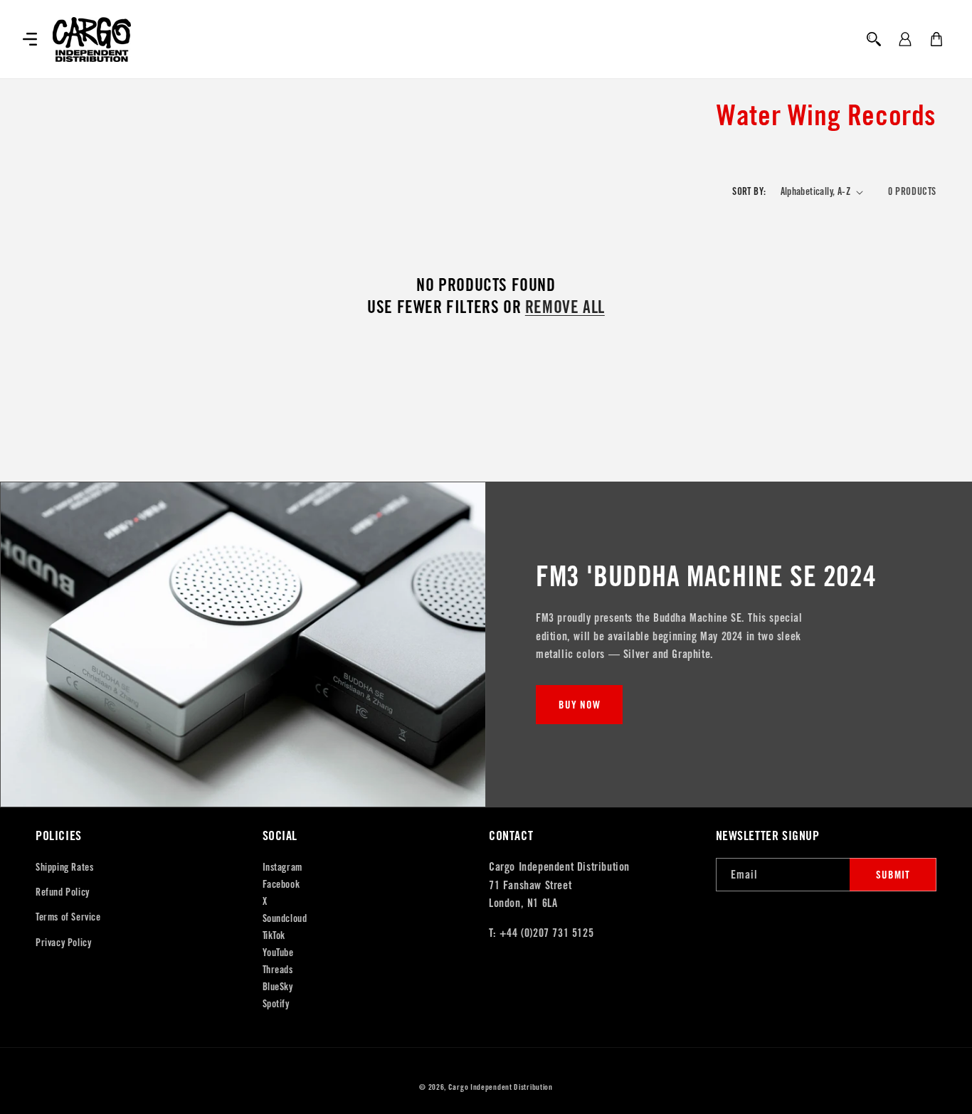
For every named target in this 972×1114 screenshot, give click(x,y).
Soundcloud (285, 918)
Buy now (580, 704)
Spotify (276, 1003)
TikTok (274, 935)
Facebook (281, 884)
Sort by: (749, 191)
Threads (278, 969)
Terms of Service (68, 917)
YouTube (278, 952)
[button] (30, 39)
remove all (565, 307)
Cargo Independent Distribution (500, 1087)
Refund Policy (63, 892)
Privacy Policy (63, 942)
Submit (893, 874)
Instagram (282, 867)
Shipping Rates (64, 867)
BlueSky (278, 986)
